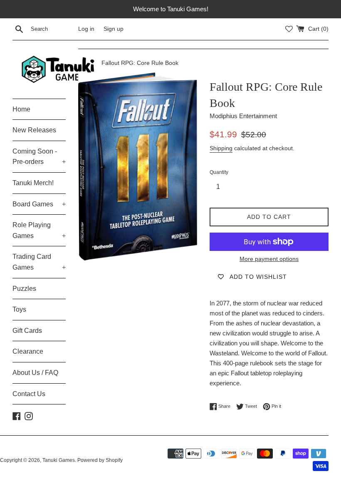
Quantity (219, 172)
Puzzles (24, 288)
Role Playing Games (39, 230)
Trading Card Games (39, 262)
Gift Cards (27, 330)
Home (21, 109)
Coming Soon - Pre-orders (39, 157)
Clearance (27, 351)
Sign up (114, 29)
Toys (19, 309)
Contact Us (28, 393)
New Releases (34, 130)
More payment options (269, 258)
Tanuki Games (58, 460)
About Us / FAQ (35, 372)
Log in (86, 29)
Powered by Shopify (100, 460)
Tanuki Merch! (33, 182)
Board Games (39, 204)
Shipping (221, 148)
